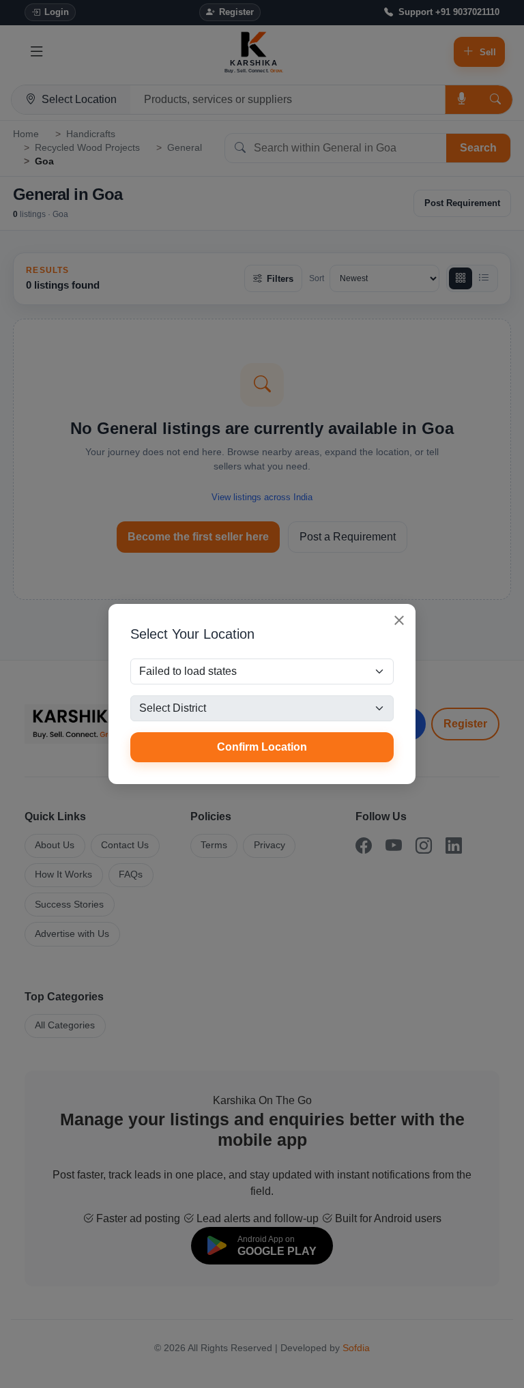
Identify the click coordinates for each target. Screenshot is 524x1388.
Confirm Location (262, 747)
